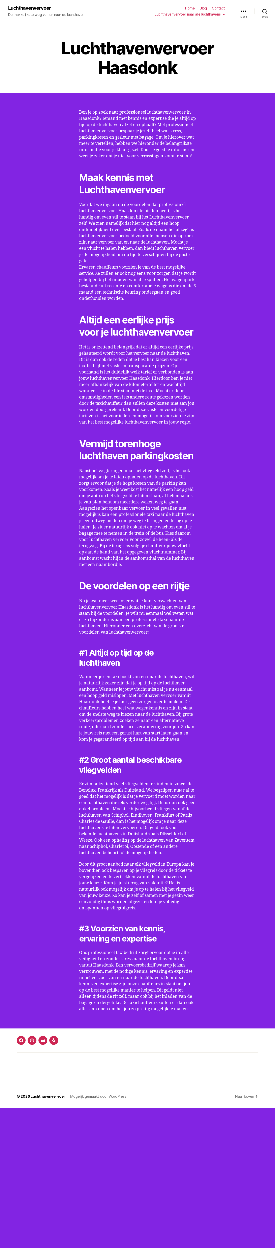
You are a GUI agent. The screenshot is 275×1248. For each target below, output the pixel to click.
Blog (203, 8)
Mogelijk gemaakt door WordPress (98, 1096)
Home (190, 8)
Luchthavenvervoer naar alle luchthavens (188, 14)
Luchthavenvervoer (29, 8)
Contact (218, 8)
